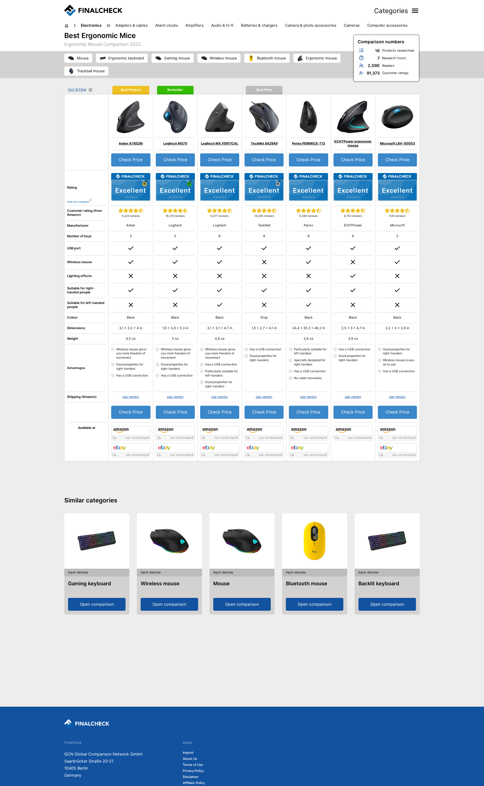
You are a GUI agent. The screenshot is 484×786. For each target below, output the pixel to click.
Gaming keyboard (89, 583)
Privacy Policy (193, 771)
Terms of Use (193, 765)
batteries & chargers (259, 25)
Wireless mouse (160, 583)
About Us (190, 759)
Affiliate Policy (194, 783)
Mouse (221, 583)
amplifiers (195, 25)
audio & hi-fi (222, 25)
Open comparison (97, 604)
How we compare (78, 201)
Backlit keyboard (378, 583)
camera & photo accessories (310, 25)
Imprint (188, 753)
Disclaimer (191, 777)
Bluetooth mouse (306, 583)
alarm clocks (166, 25)
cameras (352, 25)
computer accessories (387, 25)
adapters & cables (131, 25)
